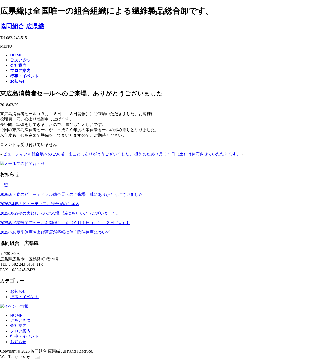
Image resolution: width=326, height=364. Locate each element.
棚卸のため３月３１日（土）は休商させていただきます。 (187, 154)
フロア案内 (20, 331)
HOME (16, 315)
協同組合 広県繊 (22, 26)
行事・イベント (24, 297)
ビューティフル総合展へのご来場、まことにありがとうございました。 (68, 154)
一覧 (4, 185)
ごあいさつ (20, 320)
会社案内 (18, 325)
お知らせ (18, 291)
